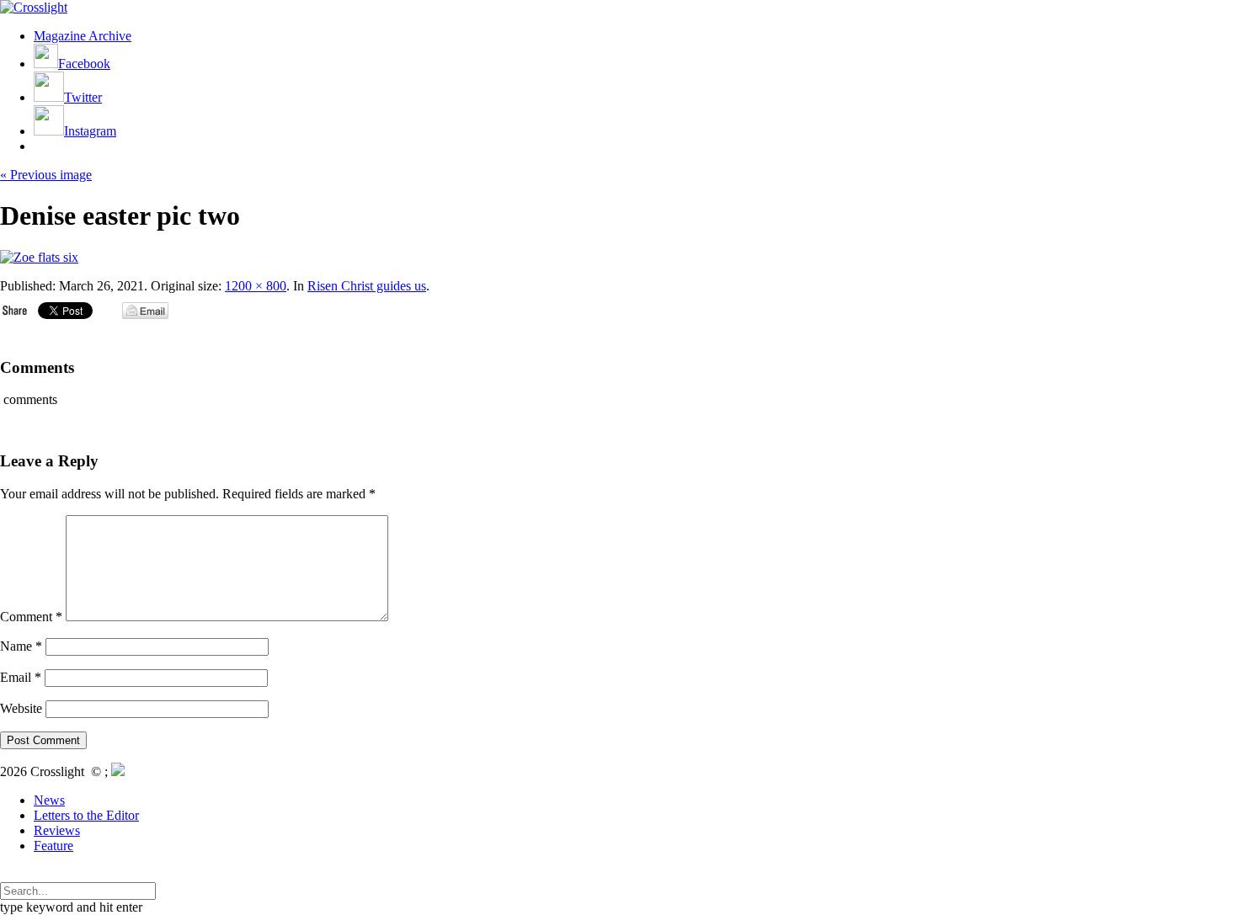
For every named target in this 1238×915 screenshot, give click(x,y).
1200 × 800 (255, 286)
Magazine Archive (82, 36)
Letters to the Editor (86, 815)
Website (21, 708)
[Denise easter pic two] (39, 257)
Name (21, 646)
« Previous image (46, 175)
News (49, 800)
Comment (31, 616)
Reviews (57, 830)
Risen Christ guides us (366, 286)
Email (20, 677)
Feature (53, 845)
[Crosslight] (33, 7)
